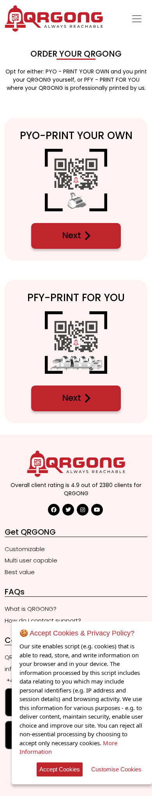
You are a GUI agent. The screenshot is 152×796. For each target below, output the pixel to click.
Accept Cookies (59, 769)
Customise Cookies (116, 769)
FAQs (15, 591)
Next (71, 235)
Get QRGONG (30, 532)
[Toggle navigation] (136, 18)
